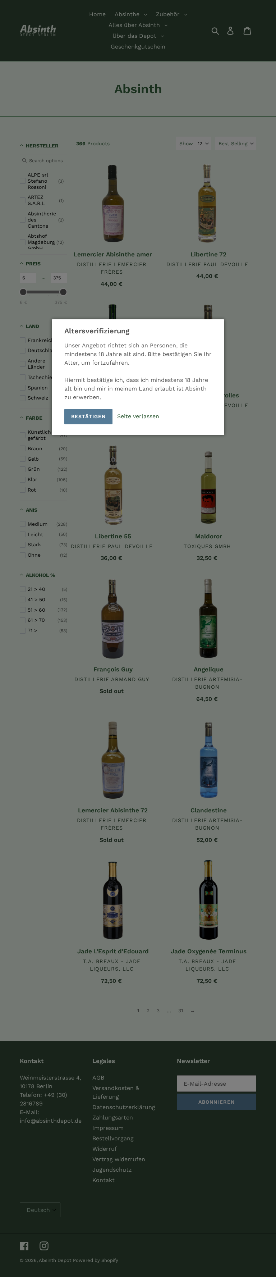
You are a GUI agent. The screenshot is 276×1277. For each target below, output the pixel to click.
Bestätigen (88, 416)
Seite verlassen (138, 415)
